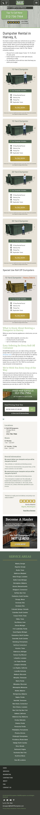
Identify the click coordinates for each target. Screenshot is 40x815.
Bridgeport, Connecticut (20, 590)
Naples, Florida (20, 697)
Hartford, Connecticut (20, 645)
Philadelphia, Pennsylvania (20, 730)
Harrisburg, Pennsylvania (20, 642)
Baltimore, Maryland (20, 573)
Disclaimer (13, 808)
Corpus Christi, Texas (20, 616)
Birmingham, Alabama (20, 583)
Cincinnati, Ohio (20, 603)
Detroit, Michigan (20, 625)
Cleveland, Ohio (20, 606)
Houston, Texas (20, 648)
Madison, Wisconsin (20, 674)
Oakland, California (20, 713)
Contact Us (7, 787)
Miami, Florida (20, 681)
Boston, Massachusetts (20, 586)
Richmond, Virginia (20, 749)
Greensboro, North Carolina (20, 635)
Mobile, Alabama (20, 691)
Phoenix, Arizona (20, 733)
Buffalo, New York (20, 593)
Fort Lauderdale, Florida (20, 629)
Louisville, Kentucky (20, 671)
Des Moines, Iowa (20, 622)
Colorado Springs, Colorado (20, 609)
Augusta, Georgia (20, 567)
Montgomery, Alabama (20, 694)
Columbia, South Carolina (20, 612)
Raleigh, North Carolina (20, 743)
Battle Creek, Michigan (20, 580)
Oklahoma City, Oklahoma (20, 717)
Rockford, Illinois (20, 756)
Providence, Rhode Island (20, 739)
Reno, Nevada (20, 746)
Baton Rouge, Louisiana (20, 577)
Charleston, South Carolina (20, 596)
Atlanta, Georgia (20, 563)
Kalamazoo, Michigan (20, 651)
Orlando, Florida (20, 723)
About (5, 781)
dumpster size (7, 354)
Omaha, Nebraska (20, 720)
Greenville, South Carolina (20, 638)
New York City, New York (20, 710)
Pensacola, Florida (20, 726)
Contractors (8, 778)
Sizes (5, 768)
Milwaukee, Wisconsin (20, 684)
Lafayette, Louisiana (20, 658)
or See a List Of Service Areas (20, 413)
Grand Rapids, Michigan (20, 632)
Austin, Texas (20, 570)
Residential (7, 774)
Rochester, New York (20, 752)
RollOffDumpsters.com (23, 795)
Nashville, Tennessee (20, 700)
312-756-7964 (8, 803)
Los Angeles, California (20, 668)
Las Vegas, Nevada (20, 661)
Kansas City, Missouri (20, 655)
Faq (4, 784)
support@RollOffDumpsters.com (14, 806)
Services (6, 771)
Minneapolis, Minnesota (20, 687)
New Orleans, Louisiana (20, 707)
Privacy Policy (6, 808)
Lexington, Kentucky (20, 664)
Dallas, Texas (20, 619)
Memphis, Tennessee (20, 678)
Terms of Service (21, 808)
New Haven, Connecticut (20, 704)
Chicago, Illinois (20, 599)
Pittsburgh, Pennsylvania (20, 736)
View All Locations (20, 760)
